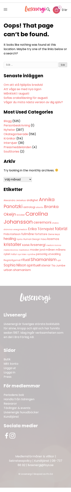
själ (59, 260)
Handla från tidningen (19, 399)
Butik (7, 359)
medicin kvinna (53, 245)
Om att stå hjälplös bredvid (23, 85)
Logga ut (10, 368)
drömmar (8, 229)
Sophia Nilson (15, 265)
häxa (44, 239)
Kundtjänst (11, 417)
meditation (24, 250)
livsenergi (38, 245)
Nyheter (9, 130)
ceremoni (42, 222)
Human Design (31, 239)
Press (7, 377)
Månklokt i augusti (16, 93)
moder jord (37, 250)
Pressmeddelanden (17, 147)
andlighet (32, 200)
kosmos (53, 239)
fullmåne (27, 234)
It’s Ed (49, 473)
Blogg (8, 121)
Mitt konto (11, 364)
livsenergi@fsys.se (41, 465)
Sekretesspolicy (20, 461)
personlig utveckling (48, 254)
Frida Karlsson (12, 234)
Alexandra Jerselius (15, 200)
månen (50, 250)
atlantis (39, 207)
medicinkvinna (11, 250)
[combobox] (31, 65)
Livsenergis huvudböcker (21, 412)
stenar (46, 265)
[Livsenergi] (35, 12)
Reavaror (10, 404)
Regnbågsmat (12, 260)
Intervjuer (10, 143)
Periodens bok (14, 395)
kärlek (26, 245)
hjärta (20, 239)
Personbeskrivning (17, 125)
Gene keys (54, 234)
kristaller (12, 244)
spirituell (34, 265)
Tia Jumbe (58, 265)
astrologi (29, 207)
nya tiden (22, 254)
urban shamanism (17, 270)
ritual (25, 259)
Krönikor (10, 138)
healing (10, 238)
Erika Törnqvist (41, 228)
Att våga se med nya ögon (22, 89)
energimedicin (20, 229)
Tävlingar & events (17, 408)
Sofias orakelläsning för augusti (26, 98)
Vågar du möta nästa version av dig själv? (33, 102)
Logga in (9, 372)
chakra (55, 223)
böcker (21, 214)
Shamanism (44, 259)
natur (14, 254)
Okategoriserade (16, 134)
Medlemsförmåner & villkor (34, 456)
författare (41, 234)
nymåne (31, 254)
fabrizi (61, 229)
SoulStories (11, 151)
